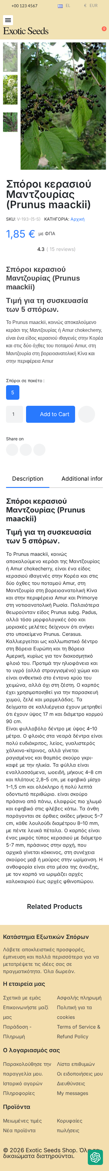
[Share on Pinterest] (39, 450)
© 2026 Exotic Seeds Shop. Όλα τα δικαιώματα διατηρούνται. (51, 1153)
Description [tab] (27, 478)
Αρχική (77, 219)
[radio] (12, 392)
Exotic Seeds (25, 30)
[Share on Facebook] (12, 450)
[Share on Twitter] (26, 450)
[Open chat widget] (95, 1157)
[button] (8, 20)
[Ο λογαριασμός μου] (82, 26)
